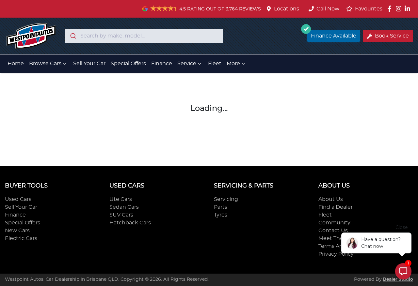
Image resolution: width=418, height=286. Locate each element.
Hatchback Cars (130, 222)
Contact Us (333, 230)
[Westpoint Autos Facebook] (390, 9)
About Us (330, 199)
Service (186, 63)
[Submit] (72, 36)
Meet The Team (338, 238)
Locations (286, 8)
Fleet (214, 63)
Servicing (226, 199)
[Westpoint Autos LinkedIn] (408, 9)
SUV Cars (121, 215)
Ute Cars (120, 199)
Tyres (220, 215)
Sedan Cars (124, 207)
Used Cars (18, 199)
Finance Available (333, 35)
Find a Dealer (335, 207)
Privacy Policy (336, 254)
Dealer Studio (398, 279)
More (233, 63)
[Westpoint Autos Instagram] (399, 9)
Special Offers (128, 63)
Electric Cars (21, 238)
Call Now (327, 8)
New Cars (17, 230)
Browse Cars (45, 63)
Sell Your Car (89, 63)
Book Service (392, 35)
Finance (161, 63)
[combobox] (144, 36)
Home (16, 63)
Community (334, 222)
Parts (220, 207)
